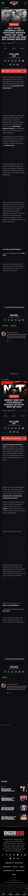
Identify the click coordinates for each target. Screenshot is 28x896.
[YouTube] (23, 60)
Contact (22, 866)
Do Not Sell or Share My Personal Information (14, 882)
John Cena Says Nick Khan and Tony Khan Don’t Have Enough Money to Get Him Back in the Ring (8, 808)
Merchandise (7, 866)
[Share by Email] (23, 320)
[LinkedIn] (15, 60)
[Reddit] (17, 64)
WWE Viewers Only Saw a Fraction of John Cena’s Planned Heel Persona (8, 818)
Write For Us (19, 862)
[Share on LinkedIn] (12, 320)
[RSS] (18, 858)
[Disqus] (14, 747)
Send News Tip (9, 862)
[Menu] (3, 3)
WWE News (7, 7)
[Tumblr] (21, 855)
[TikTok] (14, 858)
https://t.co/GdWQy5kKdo (11, 605)
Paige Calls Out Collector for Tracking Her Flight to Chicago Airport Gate (7, 790)
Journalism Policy (8, 870)
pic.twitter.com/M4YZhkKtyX (12, 249)
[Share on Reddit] (19, 320)
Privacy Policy (20, 870)
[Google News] (12, 60)
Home (2, 7)
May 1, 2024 (6, 611)
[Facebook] (5, 60)
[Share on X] (8, 320)
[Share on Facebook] (5, 320)
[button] (25, 3)
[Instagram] (10, 64)
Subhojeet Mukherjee (7, 43)
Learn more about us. (16, 850)
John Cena (13, 325)
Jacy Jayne (5, 325)
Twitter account (10, 145)
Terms (14, 874)
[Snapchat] (14, 64)
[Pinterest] (19, 60)
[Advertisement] (13, 190)
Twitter (5, 508)
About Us (15, 866)
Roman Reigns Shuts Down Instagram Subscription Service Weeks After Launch (8, 799)
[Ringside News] (14, 3)
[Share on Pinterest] (15, 320)
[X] (8, 60)
